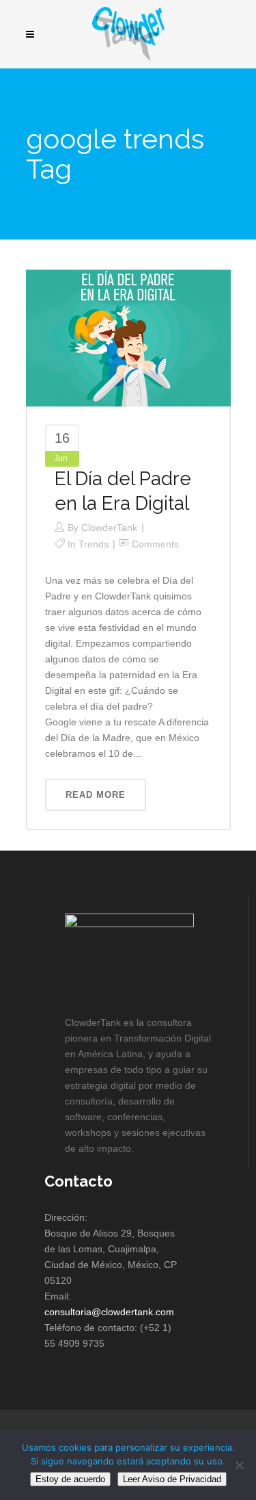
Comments (155, 544)
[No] (239, 1465)
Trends (94, 544)
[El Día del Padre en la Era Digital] (128, 337)
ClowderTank (109, 527)
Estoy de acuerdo (70, 1479)
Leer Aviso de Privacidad (172, 1479)
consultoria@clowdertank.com (109, 1311)
